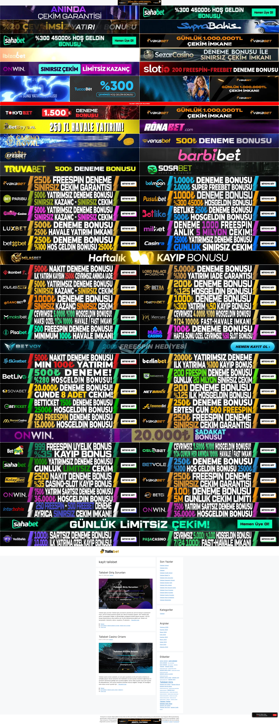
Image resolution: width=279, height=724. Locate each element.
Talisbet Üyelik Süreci (166, 573)
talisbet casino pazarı (164, 675)
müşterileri (176, 664)
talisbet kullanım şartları (164, 692)
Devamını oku (135, 620)
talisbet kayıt (171, 690)
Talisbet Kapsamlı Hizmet (167, 580)
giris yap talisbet (171, 662)
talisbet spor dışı (173, 697)
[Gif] (139, 258)
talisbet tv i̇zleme (174, 699)
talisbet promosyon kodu (164, 697)
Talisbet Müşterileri (165, 600)
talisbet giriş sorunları (125, 625)
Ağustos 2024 (164, 647)
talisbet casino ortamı (112, 689)
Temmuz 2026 (164, 627)
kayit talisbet (103, 625)
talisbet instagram (163, 690)
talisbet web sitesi (166, 703)
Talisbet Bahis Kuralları (166, 592)
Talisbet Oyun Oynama (166, 590)
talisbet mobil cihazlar (174, 692)
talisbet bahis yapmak (175, 670)
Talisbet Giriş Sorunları (112, 572)
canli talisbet (172, 661)
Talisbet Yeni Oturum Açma (168, 587)
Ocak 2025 (163, 644)
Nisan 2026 (163, 632)
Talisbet (102, 624)
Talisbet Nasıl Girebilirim (167, 597)
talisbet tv (120, 689)
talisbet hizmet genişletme (174, 688)
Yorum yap (103, 627)
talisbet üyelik (174, 707)
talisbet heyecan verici (164, 688)
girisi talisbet (163, 663)
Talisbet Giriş (164, 568)
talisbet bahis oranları (172, 668)
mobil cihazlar (170, 664)
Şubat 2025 (163, 642)
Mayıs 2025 (163, 639)
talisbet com (175, 677)
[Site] (69, 183)
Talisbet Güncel (175, 684)
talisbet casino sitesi (165, 677)
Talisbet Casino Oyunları (167, 595)
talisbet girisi (171, 679)
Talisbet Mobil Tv (165, 575)
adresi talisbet (164, 661)
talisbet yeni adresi (165, 705)
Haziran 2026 (164, 629)
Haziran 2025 (164, 637)
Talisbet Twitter (165, 701)
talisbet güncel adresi (166, 686)
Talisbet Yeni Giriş (165, 707)
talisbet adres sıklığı (163, 668)
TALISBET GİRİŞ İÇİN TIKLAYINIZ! (139, 103)
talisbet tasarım (163, 699)
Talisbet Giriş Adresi (166, 585)
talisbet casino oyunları (166, 674)
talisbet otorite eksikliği (164, 695)
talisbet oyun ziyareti (173, 695)
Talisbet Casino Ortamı (112, 636)
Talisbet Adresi (164, 565)
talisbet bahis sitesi (165, 670)
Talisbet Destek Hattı (166, 582)
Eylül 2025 (163, 634)
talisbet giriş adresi (165, 684)
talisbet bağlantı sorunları (113, 625)
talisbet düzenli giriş (163, 679)
